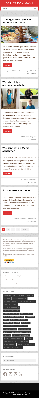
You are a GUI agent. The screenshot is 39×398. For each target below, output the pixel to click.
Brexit (15, 304)
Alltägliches (15, 71)
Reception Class (23, 335)
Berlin (32, 301)
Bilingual (7, 304)
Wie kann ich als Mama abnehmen (15, 149)
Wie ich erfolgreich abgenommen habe (13, 83)
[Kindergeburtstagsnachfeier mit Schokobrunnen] (19, 34)
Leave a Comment (31, 74)
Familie (30, 314)
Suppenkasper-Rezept (10, 341)
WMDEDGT (18, 347)
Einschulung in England (12, 284)
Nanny (28, 332)
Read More (8, 65)
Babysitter (24, 301)
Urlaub (20, 344)
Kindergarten (22, 326)
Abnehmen (7, 295)
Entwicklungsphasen (11, 314)
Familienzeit (30, 317)
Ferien (6, 320)
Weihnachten (8, 347)
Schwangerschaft (17, 338)
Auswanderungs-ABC (11, 301)
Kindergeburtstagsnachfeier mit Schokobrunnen (19, 21)
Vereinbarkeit (29, 344)
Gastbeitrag (22, 320)
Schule (6, 338)
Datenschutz (16, 395)
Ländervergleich (31, 218)
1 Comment (33, 139)
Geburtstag (8, 323)
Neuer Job (7, 335)
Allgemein (9, 71)
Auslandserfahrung (19, 298)
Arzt (14, 295)
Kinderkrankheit (24, 329)
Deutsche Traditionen (11, 307)
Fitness (13, 320)
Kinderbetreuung (9, 326)
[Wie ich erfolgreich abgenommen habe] (19, 99)
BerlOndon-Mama (19, 3)
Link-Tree (24, 395)
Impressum (31, 393)
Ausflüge (30, 295)
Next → (25, 230)
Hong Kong (25, 323)
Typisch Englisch (31, 71)
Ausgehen (7, 298)
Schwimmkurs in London (16, 190)
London (6, 332)
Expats (23, 314)
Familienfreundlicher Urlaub (13, 317)
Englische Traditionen (11, 311)
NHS (14, 335)
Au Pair (21, 295)
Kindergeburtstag (10, 329)
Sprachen (29, 338)
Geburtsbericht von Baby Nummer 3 (15, 276)
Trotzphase (24, 341)
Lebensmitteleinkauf (11, 280)
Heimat (17, 323)
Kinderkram (22, 71)
